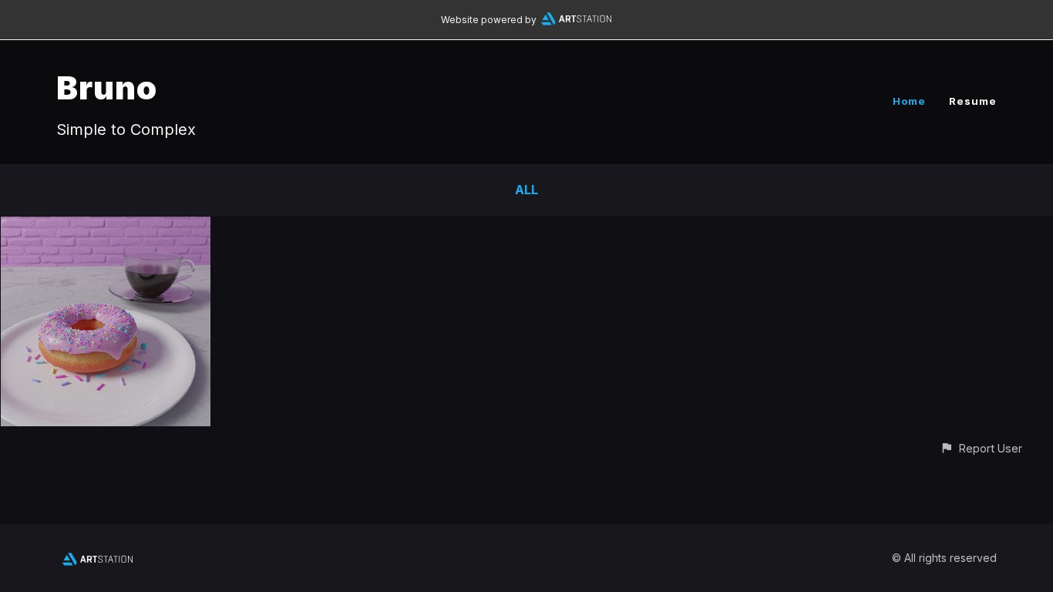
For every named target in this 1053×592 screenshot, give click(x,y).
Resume (973, 101)
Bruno (106, 87)
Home (909, 101)
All (526, 189)
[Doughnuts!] (105, 227)
